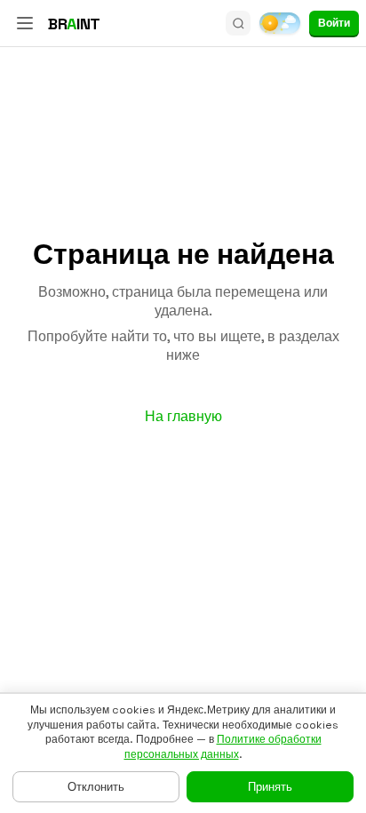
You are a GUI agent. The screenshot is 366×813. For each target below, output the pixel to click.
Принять (270, 786)
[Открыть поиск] (238, 23)
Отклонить (96, 786)
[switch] (280, 23)
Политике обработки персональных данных (223, 746)
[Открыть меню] (25, 23)
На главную (183, 416)
